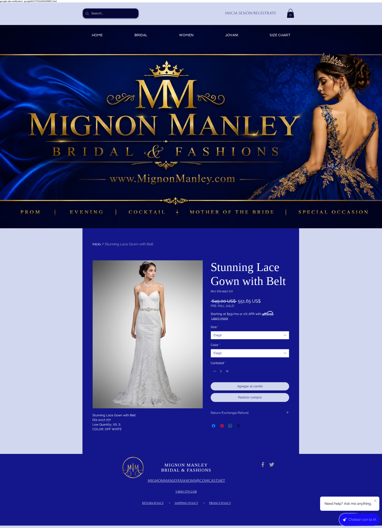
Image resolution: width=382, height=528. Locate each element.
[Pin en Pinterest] (222, 425)
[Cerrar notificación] (375, 501)
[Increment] (227, 371)
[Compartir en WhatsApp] (230, 425)
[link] (290, 13)
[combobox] (250, 335)
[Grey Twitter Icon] (271, 464)
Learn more (219, 318)
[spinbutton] (221, 371)
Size (215, 327)
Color (215, 345)
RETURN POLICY (153, 503)
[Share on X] (238, 425)
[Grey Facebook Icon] (263, 464)
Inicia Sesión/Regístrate (250, 13)
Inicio (96, 244)
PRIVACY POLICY (220, 503)
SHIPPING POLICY (186, 503)
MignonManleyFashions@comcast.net (186, 480)
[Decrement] (214, 371)
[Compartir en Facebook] (213, 425)
